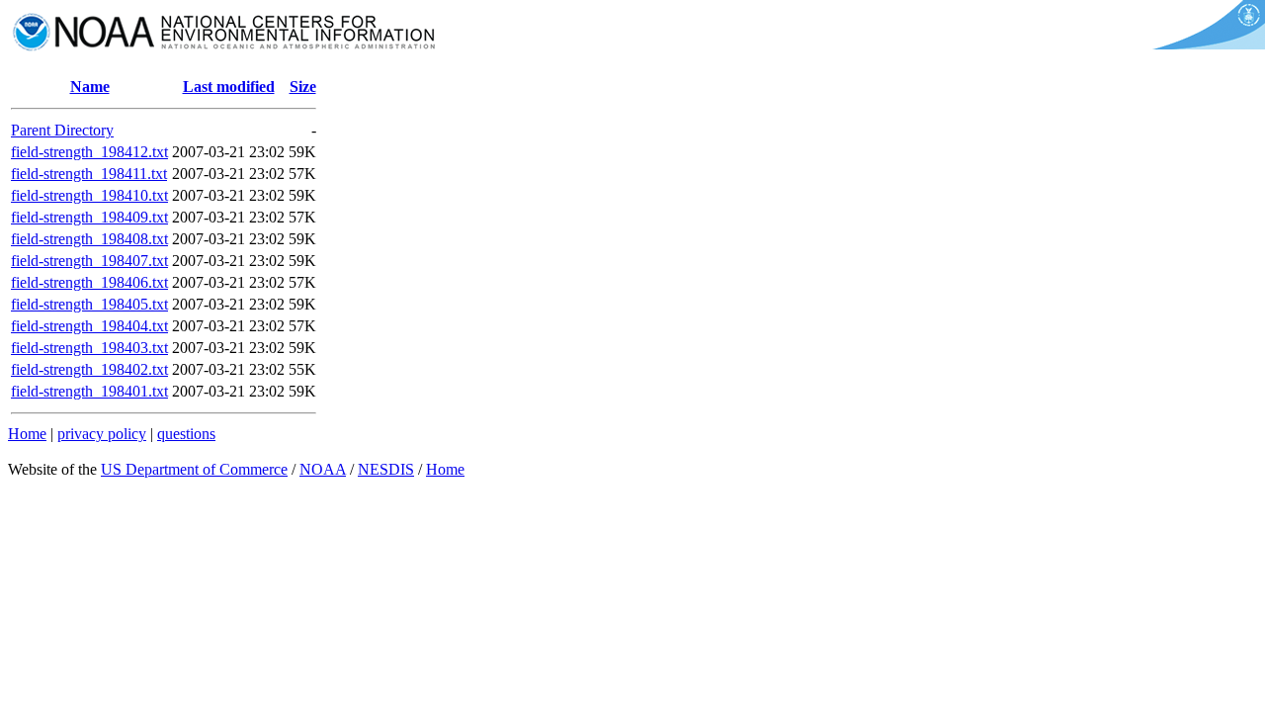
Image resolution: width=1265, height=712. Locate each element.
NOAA (322, 469)
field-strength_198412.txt (89, 151)
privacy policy (101, 433)
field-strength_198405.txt (89, 304)
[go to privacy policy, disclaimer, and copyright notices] (1205, 44)
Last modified (229, 86)
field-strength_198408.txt (89, 238)
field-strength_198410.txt (89, 195)
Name (90, 86)
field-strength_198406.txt (89, 282)
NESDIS (386, 469)
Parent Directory (62, 130)
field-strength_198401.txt (89, 391)
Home (27, 433)
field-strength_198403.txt (89, 347)
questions (186, 433)
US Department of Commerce (194, 469)
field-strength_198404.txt (89, 325)
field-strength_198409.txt (89, 217)
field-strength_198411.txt (89, 173)
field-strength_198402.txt (89, 369)
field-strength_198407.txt (89, 260)
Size (303, 86)
